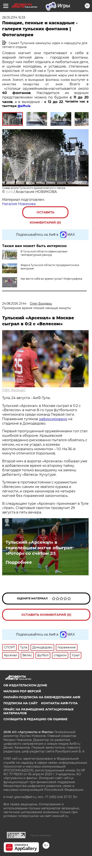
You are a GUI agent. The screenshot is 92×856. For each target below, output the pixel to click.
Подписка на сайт (20, 703)
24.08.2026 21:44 (14, 303)
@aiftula (24, 106)
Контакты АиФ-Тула (59, 703)
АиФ (9, 192)
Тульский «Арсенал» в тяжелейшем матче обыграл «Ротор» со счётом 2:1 (39, 548)
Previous (7, 153)
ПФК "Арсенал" (14, 390)
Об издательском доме (25, 685)
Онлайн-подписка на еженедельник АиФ (41, 697)
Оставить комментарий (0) (45, 214)
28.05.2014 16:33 (13, 17)
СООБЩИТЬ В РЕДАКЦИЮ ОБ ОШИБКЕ (35, 719)
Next (83, 153)
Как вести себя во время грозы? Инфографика (51, 278)
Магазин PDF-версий (22, 691)
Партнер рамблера (40, 835)
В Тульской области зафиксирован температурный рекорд (44, 253)
